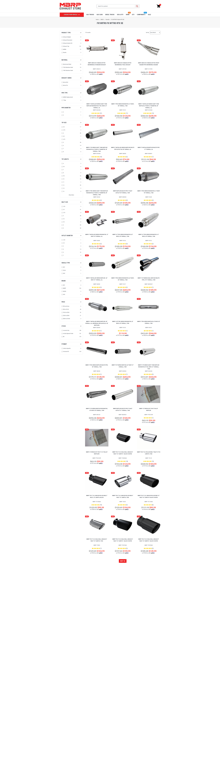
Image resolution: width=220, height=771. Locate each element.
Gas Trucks (90, 14)
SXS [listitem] (64, 273)
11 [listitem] (63, 182)
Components (141, 14)
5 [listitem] (63, 115)
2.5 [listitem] (64, 209)
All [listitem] (63, 336)
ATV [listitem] (64, 267)
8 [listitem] (63, 151)
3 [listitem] (63, 215)
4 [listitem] (63, 112)
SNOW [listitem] (64, 291)
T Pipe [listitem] (64, 100)
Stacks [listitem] (64, 52)
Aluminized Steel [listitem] (67, 64)
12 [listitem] (63, 185)
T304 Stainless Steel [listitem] (68, 67)
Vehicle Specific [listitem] (67, 348)
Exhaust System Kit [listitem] (67, 43)
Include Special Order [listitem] (68, 333)
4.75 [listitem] (64, 139)
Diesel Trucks (109, 14)
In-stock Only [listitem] (66, 330)
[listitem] (71, 306)
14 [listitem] (63, 188)
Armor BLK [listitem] (65, 82)
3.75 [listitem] (64, 130)
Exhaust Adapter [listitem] (67, 37)
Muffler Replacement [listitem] (68, 97)
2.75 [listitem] (64, 212)
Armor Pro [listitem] (65, 85)
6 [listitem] (63, 145)
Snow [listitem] (64, 270)
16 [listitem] (63, 191)
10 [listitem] (63, 179)
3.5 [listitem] (64, 127)
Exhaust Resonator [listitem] (67, 40)
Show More (71, 195)
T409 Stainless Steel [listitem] (68, 70)
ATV (133, 14)
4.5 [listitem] (64, 136)
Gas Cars (100, 14)
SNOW (127, 14)
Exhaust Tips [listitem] (66, 46)
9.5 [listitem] (64, 175)
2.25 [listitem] (64, 206)
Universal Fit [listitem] (66, 351)
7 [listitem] (63, 148)
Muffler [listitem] (64, 49)
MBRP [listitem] (64, 288)
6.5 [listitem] (64, 166)
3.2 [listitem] (64, 218)
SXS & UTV (120, 14)
